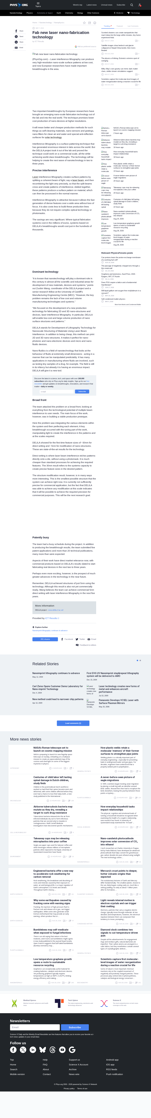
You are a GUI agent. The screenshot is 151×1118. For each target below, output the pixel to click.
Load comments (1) (73, 723)
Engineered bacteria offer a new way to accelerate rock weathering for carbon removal (53, 873)
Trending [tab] (107, 26)
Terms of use (82, 1088)
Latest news (92, 5)
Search (13, 1069)
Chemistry (69, 13)
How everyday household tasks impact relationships (118, 808)
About (46, 1069)
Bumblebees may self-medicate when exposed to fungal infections (52, 931)
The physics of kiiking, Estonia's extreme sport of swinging (120, 59)
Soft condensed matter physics (113, 299)
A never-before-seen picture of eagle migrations (118, 779)
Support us (74, 1060)
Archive (73, 1069)
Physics (30, 13)
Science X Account (78, 1064)
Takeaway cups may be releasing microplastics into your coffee (51, 840)
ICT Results (39, 41)
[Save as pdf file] (89, 22)
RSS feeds (111, 1069)
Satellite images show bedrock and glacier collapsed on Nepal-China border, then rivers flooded (118, 47)
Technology (135, 13)
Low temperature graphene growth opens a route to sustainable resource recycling (53, 962)
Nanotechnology (16, 13)
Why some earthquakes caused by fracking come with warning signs (52, 902)
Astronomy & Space (45, 13)
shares (45, 639)
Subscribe (121, 5)
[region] (121, 59)
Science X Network (89, 1084)
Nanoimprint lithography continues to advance (49, 630)
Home (13, 1064)
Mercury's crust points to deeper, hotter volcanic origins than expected (119, 873)
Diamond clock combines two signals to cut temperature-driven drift (119, 932)
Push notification (114, 1074)
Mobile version (17, 1074)
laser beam (78, 180)
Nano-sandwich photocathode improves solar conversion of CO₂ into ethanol (119, 841)
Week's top (77, 5)
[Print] (94, 22)
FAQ (45, 1064)
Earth (59, 13)
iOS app (110, 1064)
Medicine (119, 13)
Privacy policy (69, 1088)
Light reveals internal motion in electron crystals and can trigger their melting (118, 903)
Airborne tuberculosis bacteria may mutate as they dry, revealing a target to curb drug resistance (53, 809)
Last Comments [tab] (133, 26)
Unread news (106, 5)
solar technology (53, 137)
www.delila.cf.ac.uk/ (55, 610)
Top (12, 1060)
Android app (112, 1060)
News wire (74, 1074)
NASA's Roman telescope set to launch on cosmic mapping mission (53, 749)
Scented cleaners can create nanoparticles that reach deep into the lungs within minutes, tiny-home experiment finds (121, 35)
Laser (35, 177)
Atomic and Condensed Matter (131, 304)
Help (45, 1060)
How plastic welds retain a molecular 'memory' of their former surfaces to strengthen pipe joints (120, 750)
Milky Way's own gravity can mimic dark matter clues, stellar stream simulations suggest (119, 70)
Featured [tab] (120, 26)
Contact (47, 1074)
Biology (80, 13)
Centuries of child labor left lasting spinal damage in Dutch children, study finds (53, 780)
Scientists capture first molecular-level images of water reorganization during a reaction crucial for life (121, 80)
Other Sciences (93, 13)
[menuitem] (16, 13)
